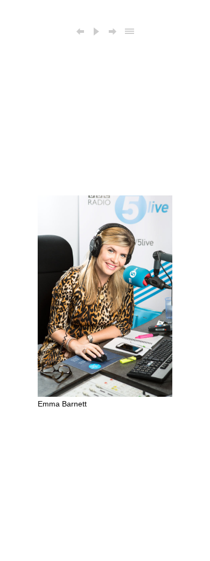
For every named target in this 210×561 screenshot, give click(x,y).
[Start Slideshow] (96, 32)
